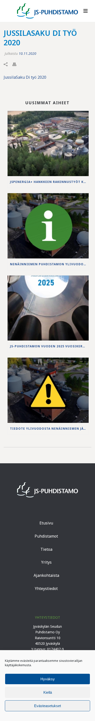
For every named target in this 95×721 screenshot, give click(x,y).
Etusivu (46, 523)
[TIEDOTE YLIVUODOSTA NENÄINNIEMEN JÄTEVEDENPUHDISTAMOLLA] (48, 390)
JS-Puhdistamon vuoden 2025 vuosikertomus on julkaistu (49, 346)
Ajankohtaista (46, 575)
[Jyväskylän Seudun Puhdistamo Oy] (47, 11)
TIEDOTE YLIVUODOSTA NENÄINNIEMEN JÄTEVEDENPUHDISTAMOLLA (49, 429)
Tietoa (46, 549)
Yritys (46, 562)
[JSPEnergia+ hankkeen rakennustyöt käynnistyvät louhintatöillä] (48, 143)
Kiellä (47, 692)
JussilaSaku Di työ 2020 (25, 77)
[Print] (16, 64)
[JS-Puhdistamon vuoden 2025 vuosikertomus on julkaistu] (48, 308)
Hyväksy (47, 679)
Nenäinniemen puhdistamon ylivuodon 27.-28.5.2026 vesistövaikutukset (49, 264)
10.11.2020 (27, 53)
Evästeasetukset (47, 706)
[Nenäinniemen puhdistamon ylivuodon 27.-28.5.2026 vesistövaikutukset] (48, 225)
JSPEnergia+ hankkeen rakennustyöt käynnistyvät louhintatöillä (49, 182)
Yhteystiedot (46, 588)
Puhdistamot (46, 536)
